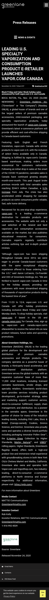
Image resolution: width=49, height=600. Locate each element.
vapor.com (7, 213)
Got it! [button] (42, 593)
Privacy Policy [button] (9, 596)
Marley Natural (22, 442)
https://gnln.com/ (23, 484)
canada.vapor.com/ (11, 321)
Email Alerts (9, 566)
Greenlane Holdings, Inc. (33, 101)
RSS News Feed (10, 579)
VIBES (43, 442)
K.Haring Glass (15, 438)
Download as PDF (41, 86)
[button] (46, 5)
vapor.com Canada (37, 124)
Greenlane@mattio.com (14, 504)
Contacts (8, 573)
